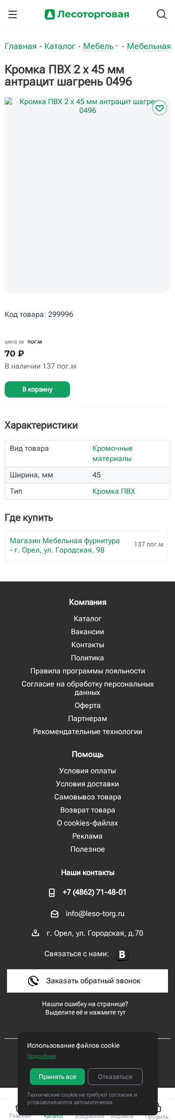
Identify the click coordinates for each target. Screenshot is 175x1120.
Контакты (87, 644)
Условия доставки (87, 783)
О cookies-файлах (87, 823)
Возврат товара (87, 809)
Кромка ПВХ (113, 491)
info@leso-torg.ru (95, 913)
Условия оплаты (87, 770)
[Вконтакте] (122, 955)
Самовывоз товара (87, 796)
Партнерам (87, 718)
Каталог (88, 618)
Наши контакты (87, 872)
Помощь (88, 754)
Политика (87, 657)
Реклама (87, 836)
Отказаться (115, 1076)
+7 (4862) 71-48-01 (95, 892)
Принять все (57, 1076)
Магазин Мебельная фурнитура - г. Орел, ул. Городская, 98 (65, 545)
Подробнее (41, 1056)
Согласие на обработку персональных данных (87, 688)
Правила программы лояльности (87, 670)
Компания (87, 602)
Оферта (88, 705)
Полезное (87, 849)
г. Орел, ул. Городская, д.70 (95, 933)
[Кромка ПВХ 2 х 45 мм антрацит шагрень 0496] (87, 202)
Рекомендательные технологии (87, 731)
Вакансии (87, 631)
